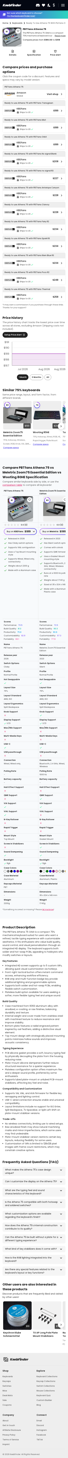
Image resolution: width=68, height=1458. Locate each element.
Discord (40, 1425)
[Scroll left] (7, 426)
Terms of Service (11, 1439)
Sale (5, 1400)
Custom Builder (44, 1400)
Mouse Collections (46, 1390)
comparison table (12, 485)
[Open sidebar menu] (62, 5)
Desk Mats (8, 1395)
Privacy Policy (9, 1434)
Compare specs (11, 447)
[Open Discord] (38, 5)
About (6, 1420)
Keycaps (7, 1381)
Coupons (7, 1405)
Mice (5, 1390)
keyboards (17, 23)
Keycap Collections (46, 1381)
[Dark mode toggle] (49, 5)
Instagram (42, 1430)
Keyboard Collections (47, 1376)
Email (39, 1420)
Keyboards (8, 1376)
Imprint (6, 1444)
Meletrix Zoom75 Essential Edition (13, 434)
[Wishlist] (43, 5)
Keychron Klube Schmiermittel (12, 1334)
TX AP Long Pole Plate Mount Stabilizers (45, 1334)
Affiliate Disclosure (12, 1430)
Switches (7, 1386)
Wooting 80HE (41, 432)
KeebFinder (12, 5)
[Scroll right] (61, 426)
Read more (60, 35)
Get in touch (9, 1425)
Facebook (41, 1434)
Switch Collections (46, 1386)
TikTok (40, 1439)
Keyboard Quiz (44, 1395)
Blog (39, 1405)
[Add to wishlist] (18, 31)
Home (5, 23)
